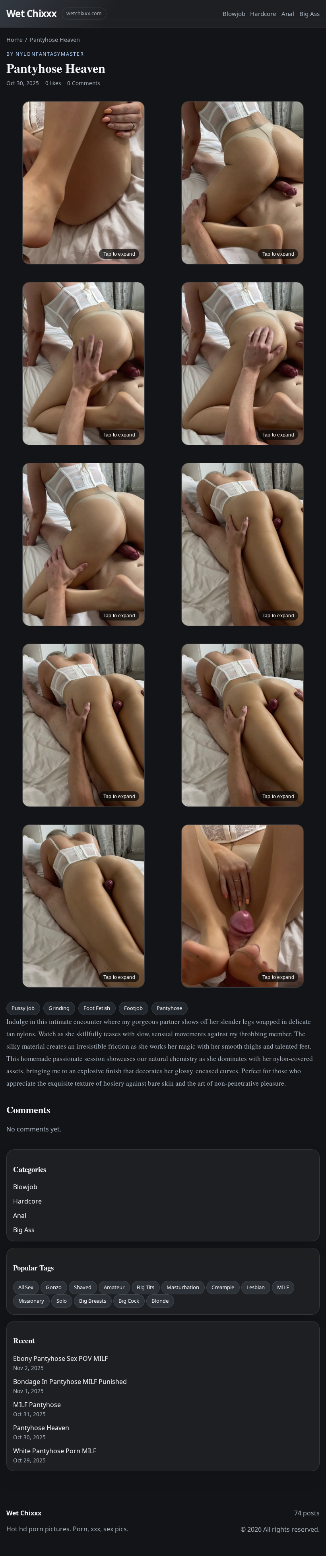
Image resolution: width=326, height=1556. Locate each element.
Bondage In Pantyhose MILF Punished (70, 1381)
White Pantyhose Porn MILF (54, 1450)
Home (14, 39)
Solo (61, 1300)
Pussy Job (23, 1008)
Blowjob (234, 14)
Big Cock (128, 1300)
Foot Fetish (96, 1008)
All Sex (25, 1287)
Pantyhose (169, 1008)
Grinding (59, 1008)
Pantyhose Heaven (41, 1427)
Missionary (31, 1300)
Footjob (133, 1008)
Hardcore (263, 14)
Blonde (160, 1300)
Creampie (223, 1287)
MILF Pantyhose (37, 1404)
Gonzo (54, 1287)
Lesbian (255, 1287)
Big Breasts (92, 1300)
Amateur (114, 1287)
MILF (283, 1287)
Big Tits (145, 1287)
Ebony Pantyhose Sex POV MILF (60, 1358)
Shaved (82, 1287)
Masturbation (183, 1287)
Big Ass (309, 14)
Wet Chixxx (31, 13)
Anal (287, 14)
